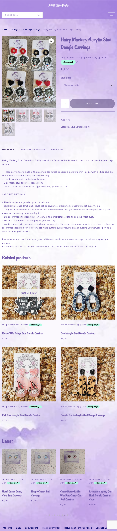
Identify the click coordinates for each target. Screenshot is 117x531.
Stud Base (66, 77)
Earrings (14, 29)
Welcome (7, 527)
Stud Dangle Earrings (30, 29)
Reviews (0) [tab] (57, 149)
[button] (51, 41)
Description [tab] (8, 149)
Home (4, 29)
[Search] (39, 15)
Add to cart (92, 103)
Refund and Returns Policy (78, 527)
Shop (18, 527)
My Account (31, 527)
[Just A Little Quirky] (58, 5)
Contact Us (101, 527)
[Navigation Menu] (111, 15)
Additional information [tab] (33, 149)
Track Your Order (51, 527)
